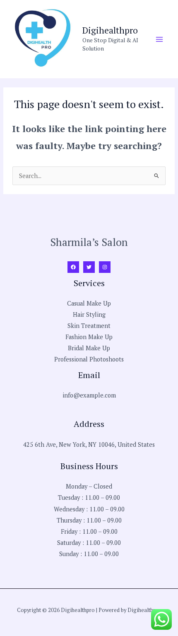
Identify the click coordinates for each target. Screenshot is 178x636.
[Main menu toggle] (159, 39)
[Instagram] (105, 267)
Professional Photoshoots (89, 359)
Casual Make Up (89, 303)
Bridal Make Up (89, 348)
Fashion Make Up (89, 337)
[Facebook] (73, 267)
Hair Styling (89, 314)
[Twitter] (89, 267)
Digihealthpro (110, 30)
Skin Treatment (89, 326)
